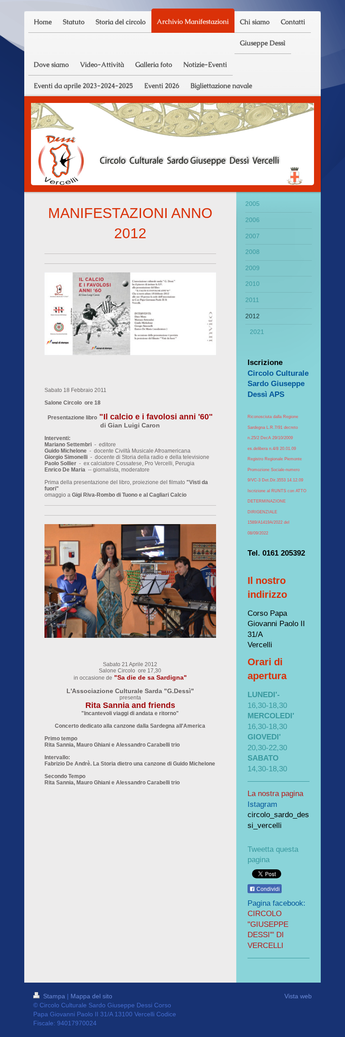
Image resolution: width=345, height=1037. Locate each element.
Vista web (298, 996)
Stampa (54, 996)
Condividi (267, 889)
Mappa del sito (91, 996)
